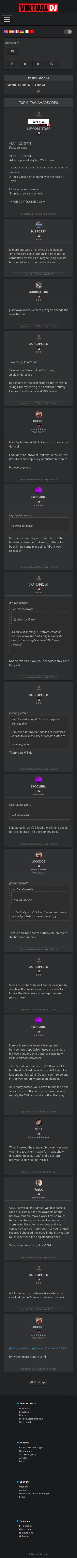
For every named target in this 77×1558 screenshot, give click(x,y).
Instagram (27, 1532)
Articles (23, 1458)
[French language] (16, 31)
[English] (6, 31)
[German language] (22, 31)
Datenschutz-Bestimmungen (34, 1493)
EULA (22, 1497)
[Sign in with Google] (52, 64)
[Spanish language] (11, 31)
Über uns (23, 1486)
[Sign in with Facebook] (11, 64)
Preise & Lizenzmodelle (31, 1418)
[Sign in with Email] (12, 51)
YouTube (26, 1529)
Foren (22, 1461)
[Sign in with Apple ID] (38, 64)
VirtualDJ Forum (19, 85)
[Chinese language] (32, 31)
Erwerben (24, 1412)
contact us (24, 1490)
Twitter (25, 1536)
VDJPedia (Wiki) (27, 1454)
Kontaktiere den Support (31, 1447)
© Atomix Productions (39, 1554)
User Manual (26, 1451)
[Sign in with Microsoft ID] (25, 64)
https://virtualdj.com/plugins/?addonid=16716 (38, 1348)
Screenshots (25, 1422)
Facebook (26, 1526)
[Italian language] (27, 31)
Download (24, 1408)
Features (23, 1415)
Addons (40, 85)
